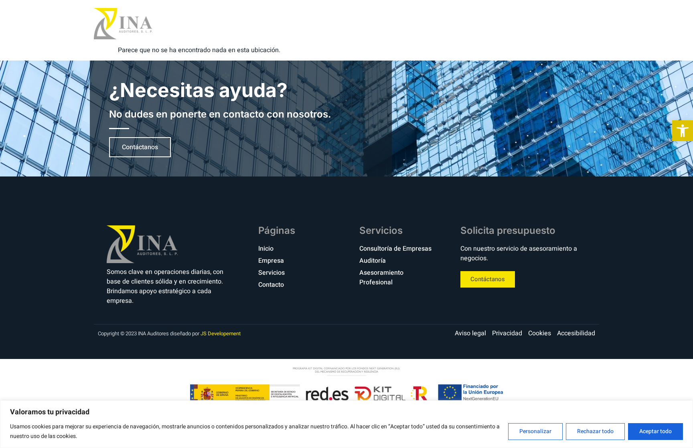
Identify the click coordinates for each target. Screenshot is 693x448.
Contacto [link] (556, 23)
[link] (682, 130)
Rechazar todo (595, 431)
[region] (346, 424)
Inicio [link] (409, 23)
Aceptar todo (655, 431)
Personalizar (535, 431)
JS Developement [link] (221, 333)
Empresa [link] (452, 23)
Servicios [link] (502, 23)
